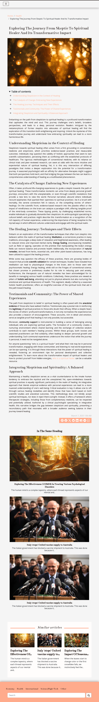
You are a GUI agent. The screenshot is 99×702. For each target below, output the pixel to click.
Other (63, 689)
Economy (10, 689)
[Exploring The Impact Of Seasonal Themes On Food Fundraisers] (76, 640)
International (32, 689)
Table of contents (21, 91)
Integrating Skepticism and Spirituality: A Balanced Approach (40, 113)
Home (10, 16)
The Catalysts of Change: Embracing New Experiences (37, 100)
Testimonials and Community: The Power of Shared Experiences (42, 108)
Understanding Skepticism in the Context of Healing (36, 95)
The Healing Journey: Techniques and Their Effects (36, 104)
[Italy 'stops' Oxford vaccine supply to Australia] (49, 519)
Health (19, 16)
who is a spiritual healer (64, 358)
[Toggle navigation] (6, 4)
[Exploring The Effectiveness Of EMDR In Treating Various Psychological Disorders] (49, 458)
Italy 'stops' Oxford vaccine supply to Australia (49, 545)
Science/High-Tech (49, 689)
